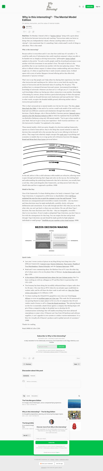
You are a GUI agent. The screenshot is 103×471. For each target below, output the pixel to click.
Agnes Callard (70, 58)
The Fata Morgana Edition (31, 400)
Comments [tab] (26, 375)
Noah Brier (29, 26)
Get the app (59, 463)
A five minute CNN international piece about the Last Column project (49, 277)
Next (75, 364)
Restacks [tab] (32, 375)
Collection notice (64, 459)
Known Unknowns (57, 264)
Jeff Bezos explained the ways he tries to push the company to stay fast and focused (49, 197)
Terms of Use (59, 446)
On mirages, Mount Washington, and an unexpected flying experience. (41, 402)
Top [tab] (24, 396)
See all (25, 435)
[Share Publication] (83, 6)
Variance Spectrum (62, 266)
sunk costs (63, 134)
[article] (51, 404)
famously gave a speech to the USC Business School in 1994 (51, 114)
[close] (67, 420)
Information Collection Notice (51, 448)
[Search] (79, 6)
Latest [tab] (28, 396)
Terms (57, 459)
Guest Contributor (31, 404)
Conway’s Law (45, 264)
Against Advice (56, 36)
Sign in (98, 6)
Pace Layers (68, 264)
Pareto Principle (44, 266)
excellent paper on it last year (49, 298)
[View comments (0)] (29, 31)
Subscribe (90, 6)
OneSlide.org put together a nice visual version (58, 220)
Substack (43, 467)
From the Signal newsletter (56, 303)
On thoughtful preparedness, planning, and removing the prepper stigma (42, 414)
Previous (28, 364)
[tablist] (29, 375)
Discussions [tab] (35, 396)
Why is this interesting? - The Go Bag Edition (38, 412)
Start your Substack (47, 463)
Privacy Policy (63, 448)
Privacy (52, 459)
